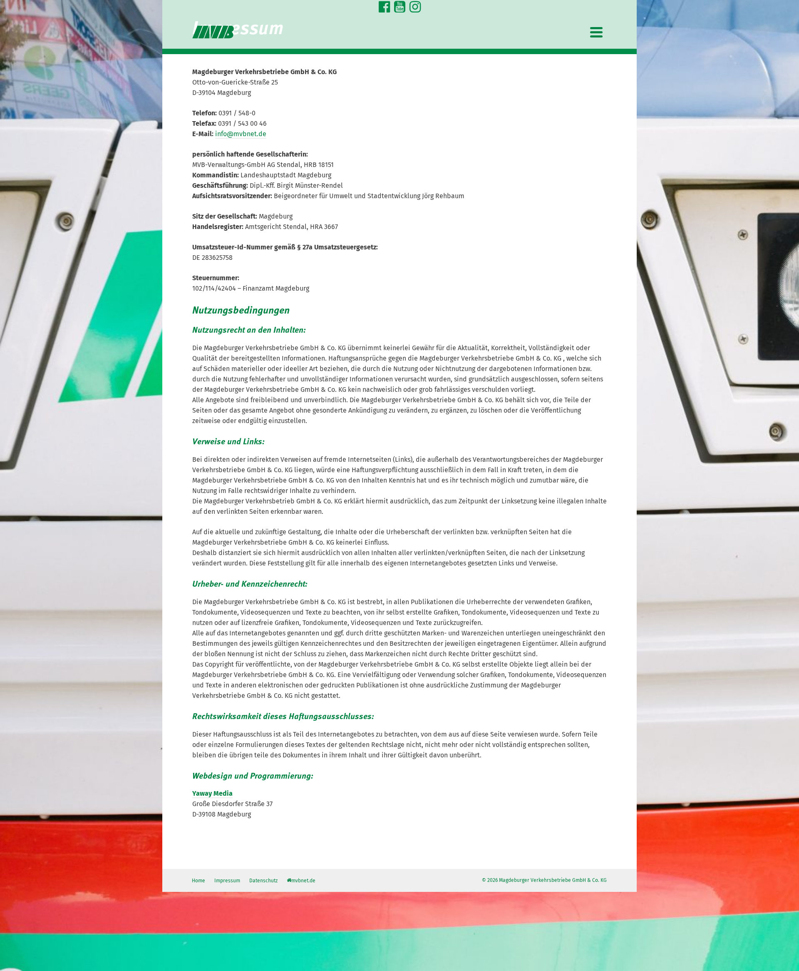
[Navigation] (596, 32)
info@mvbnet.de (240, 134)
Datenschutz (263, 881)
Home (198, 881)
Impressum (227, 881)
